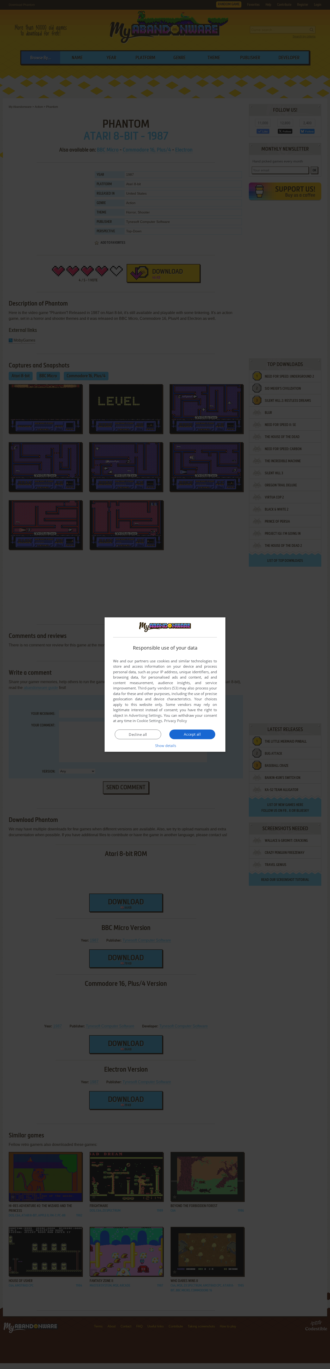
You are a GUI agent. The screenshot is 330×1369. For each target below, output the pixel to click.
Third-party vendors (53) (158, 688)
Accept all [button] (192, 734)
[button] (165, 745)
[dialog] (165, 684)
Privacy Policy (175, 720)
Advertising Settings (145, 715)
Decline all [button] (138, 734)
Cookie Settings (149, 720)
